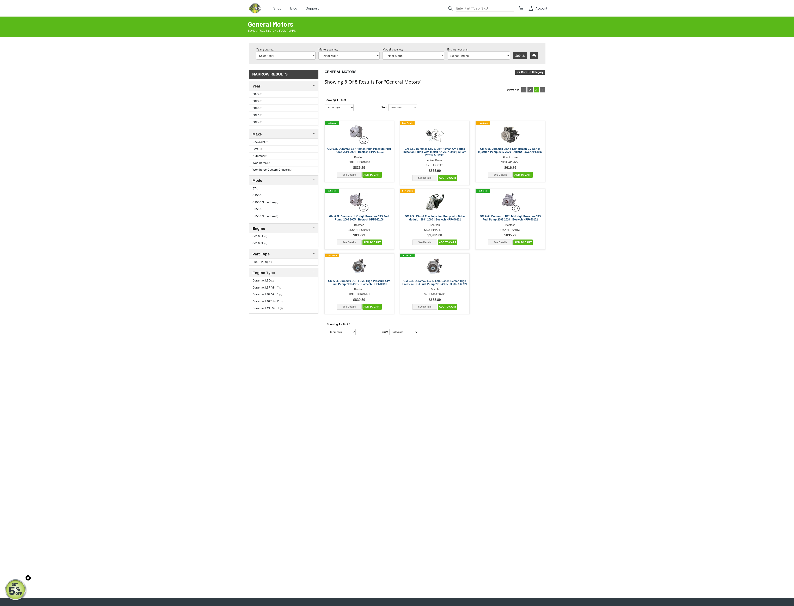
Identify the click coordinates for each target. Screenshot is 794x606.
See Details (349, 174)
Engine (457, 49)
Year (265, 49)
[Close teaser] (28, 578)
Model (393, 49)
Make (328, 49)
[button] (16, 590)
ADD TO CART (372, 174)
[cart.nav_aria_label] (521, 8)
